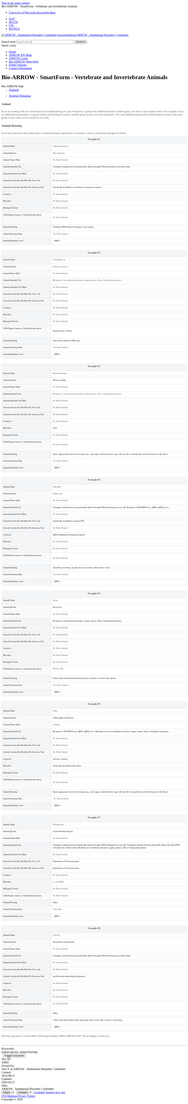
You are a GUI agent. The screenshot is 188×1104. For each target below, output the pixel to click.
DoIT (12, 18)
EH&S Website (18, 64)
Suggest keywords (14, 1055)
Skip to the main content (15, 3)
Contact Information (20, 68)
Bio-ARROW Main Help (23, 61)
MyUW (13, 22)
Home (12, 51)
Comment (39, 1092)
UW (11, 25)
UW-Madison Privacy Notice (18, 1096)
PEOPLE (14, 28)
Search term (8, 41)
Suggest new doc (55, 1092)
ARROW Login (18, 58)
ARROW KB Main (20, 55)
